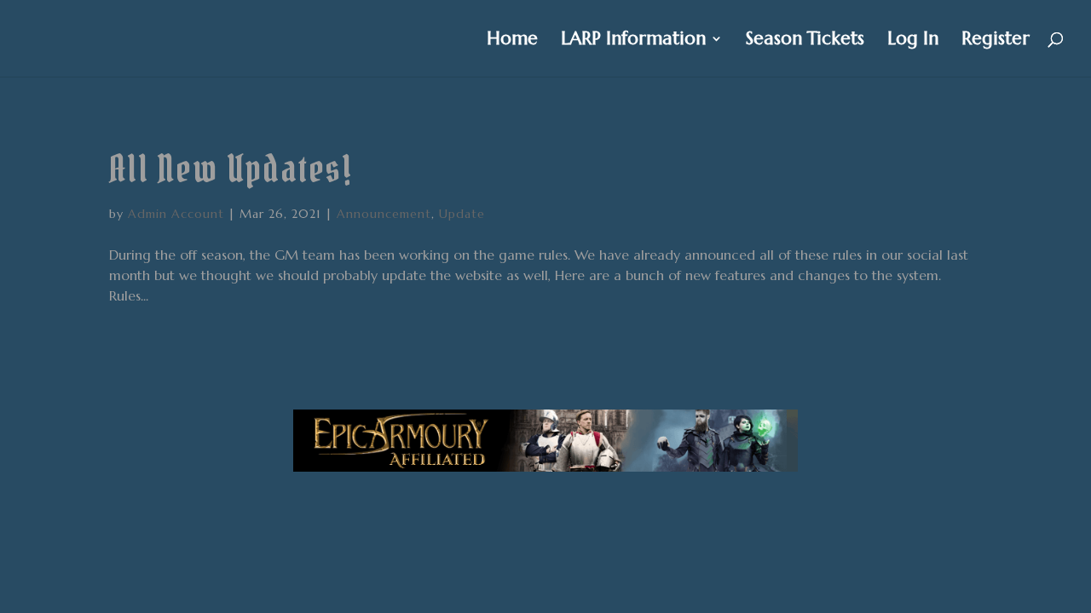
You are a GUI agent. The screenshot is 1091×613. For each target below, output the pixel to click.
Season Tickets (805, 40)
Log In (912, 40)
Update (462, 213)
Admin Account (176, 213)
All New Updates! (231, 169)
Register (995, 40)
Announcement (384, 213)
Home (512, 40)
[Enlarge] (775, 431)
